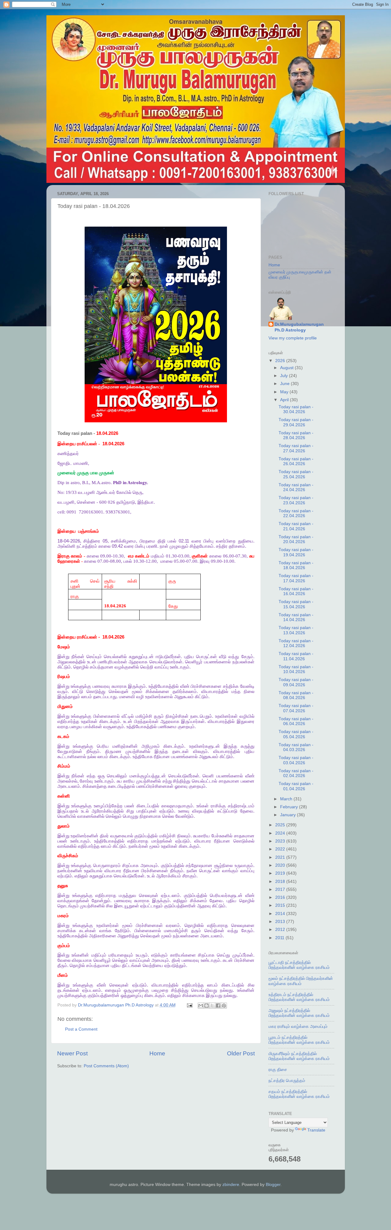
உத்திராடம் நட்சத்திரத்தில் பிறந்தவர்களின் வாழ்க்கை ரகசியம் (299, 997)
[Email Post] (189, 1005)
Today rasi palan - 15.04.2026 (296, 604)
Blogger (273, 1184)
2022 (280, 849)
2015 (280, 905)
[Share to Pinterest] (224, 1005)
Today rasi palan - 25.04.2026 (296, 474)
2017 (280, 889)
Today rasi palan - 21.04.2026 (296, 526)
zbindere (230, 1184)
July (284, 375)
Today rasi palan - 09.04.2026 (296, 682)
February (289, 807)
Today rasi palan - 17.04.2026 (296, 578)
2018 (280, 881)
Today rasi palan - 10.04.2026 (296, 669)
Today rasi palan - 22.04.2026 (296, 513)
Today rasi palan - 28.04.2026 (296, 435)
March (287, 799)
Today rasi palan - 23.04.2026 (296, 500)
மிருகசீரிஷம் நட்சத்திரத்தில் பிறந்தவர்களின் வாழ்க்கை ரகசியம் (299, 1056)
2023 (280, 841)
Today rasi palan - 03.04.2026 (296, 760)
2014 (280, 913)
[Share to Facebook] (218, 1005)
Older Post (241, 1053)
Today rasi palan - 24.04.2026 (296, 487)
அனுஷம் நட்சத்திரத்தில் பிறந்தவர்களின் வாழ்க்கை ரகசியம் (299, 1013)
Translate (316, 1130)
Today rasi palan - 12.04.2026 (296, 643)
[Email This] (201, 1005)
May (285, 392)
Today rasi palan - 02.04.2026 (296, 773)
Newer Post (72, 1053)
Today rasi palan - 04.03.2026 (296, 747)
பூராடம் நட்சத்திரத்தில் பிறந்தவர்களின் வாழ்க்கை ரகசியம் (299, 1040)
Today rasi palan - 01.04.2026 (296, 786)
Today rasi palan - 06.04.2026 (296, 721)
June (285, 383)
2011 (280, 937)
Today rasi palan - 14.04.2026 (296, 617)
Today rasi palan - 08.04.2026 (296, 695)
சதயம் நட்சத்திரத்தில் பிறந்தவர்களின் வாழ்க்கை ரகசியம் (299, 1094)
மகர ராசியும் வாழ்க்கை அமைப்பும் (298, 1026)
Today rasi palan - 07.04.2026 (296, 708)
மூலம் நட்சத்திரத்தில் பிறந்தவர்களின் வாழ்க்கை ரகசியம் (301, 981)
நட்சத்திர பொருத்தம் (287, 1080)
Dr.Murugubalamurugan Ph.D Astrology (299, 327)
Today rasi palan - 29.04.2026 (296, 422)
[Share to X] (212, 1005)
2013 (280, 921)
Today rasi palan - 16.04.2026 (296, 591)
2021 (280, 857)
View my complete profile (293, 338)
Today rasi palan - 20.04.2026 (296, 539)
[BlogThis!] (206, 1005)
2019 (280, 873)
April (285, 400)
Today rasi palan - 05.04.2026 (296, 734)
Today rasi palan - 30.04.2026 (296, 409)
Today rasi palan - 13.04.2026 (296, 630)
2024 (280, 833)
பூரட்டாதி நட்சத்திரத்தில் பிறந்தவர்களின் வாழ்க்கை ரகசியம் (299, 965)
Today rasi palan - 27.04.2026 (296, 448)
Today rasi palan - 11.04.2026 (296, 656)
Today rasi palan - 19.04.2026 (296, 552)
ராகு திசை (278, 1069)
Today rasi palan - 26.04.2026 (296, 461)
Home (157, 1053)
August (287, 367)
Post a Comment (81, 1029)
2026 (280, 360)
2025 (280, 825)
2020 (280, 865)
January (288, 815)
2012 (280, 929)
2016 (280, 897)
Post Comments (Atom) (106, 1066)
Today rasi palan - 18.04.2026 (296, 565)
